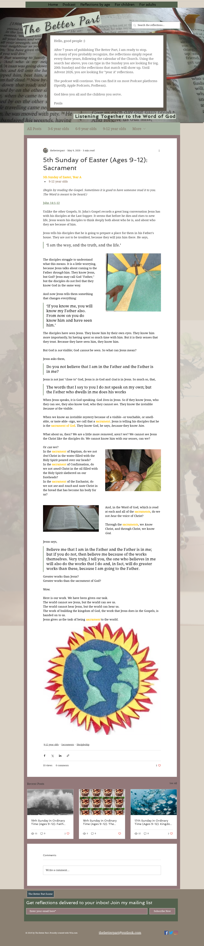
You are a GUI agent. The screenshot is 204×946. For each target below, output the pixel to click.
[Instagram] (176, 933)
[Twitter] (171, 933)
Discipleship (83, 744)
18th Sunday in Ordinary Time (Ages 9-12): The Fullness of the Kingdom (100, 822)
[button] (95, 5)
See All (173, 783)
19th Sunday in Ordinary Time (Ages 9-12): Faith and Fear (48, 822)
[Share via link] (67, 755)
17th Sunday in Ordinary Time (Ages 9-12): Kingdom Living (154, 822)
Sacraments (67, 744)
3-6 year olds (58, 129)
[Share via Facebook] (44, 755)
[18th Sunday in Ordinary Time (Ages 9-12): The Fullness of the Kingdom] (102, 802)
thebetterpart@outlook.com (120, 933)
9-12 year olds (114, 129)
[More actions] (159, 150)
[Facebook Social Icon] (166, 933)
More (136, 129)
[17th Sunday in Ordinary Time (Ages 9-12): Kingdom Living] (154, 802)
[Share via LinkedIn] (60, 755)
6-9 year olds (86, 129)
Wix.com (73, 933)
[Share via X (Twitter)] (52, 755)
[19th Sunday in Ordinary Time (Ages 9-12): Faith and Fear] (50, 802)
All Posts (34, 129)
